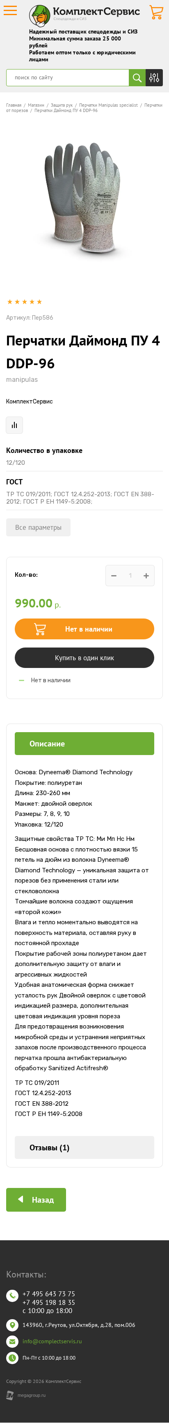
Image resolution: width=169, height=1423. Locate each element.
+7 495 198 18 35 (49, 1302)
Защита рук (62, 105)
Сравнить (14, 425)
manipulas (22, 379)
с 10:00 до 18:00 (47, 1310)
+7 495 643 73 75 (49, 1293)
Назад (43, 1199)
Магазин (36, 105)
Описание (47, 743)
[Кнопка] (154, 77)
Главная (13, 105)
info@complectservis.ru (52, 1341)
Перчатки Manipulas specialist (108, 105)
